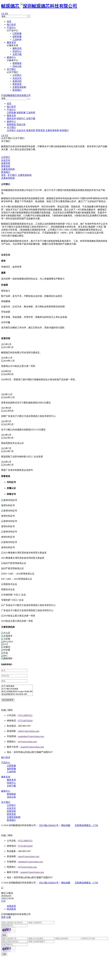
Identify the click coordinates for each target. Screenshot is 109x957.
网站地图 (65, 825)
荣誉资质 (40, 130)
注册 (8, 917)
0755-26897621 (25, 715)
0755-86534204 (25, 720)
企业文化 (21, 130)
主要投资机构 (52, 130)
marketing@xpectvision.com (31, 736)
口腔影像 (11, 112)
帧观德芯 (10, 6)
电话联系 (11, 909)
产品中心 (11, 27)
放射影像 (21, 112)
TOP (3, 901)
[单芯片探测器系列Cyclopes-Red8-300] (17, 691)
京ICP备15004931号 (48, 825)
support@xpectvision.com (32, 747)
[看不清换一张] (8, 930)
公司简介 (11, 130)
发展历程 (30, 130)
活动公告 (21, 124)
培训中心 (21, 118)
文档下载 (30, 118)
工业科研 (30, 112)
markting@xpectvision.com (30, 861)
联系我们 (64, 130)
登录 (3, 917)
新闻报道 (11, 124)
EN (6, 13)
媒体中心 (11, 57)
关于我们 (11, 69)
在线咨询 (11, 906)
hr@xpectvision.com (27, 741)
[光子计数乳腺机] (17, 686)
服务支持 (11, 42)
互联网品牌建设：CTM (86, 825)
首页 (9, 21)
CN (2, 13)
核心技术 (11, 24)
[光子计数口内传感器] (17, 689)
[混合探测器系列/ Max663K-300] (17, 694)
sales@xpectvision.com (28, 731)
